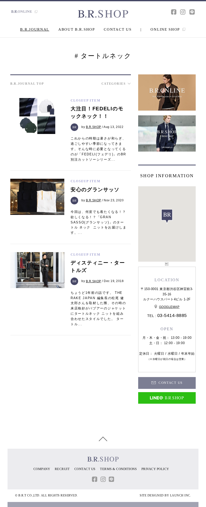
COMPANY (41, 469)
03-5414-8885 (172, 315)
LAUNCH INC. (180, 495)
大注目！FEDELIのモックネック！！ (97, 112)
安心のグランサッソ (95, 189)
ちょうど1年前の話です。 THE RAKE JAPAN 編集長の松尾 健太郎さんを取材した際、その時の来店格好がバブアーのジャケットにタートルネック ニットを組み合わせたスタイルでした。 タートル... (98, 308)
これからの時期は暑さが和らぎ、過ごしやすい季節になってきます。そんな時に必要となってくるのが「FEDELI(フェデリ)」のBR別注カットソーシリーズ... (98, 148)
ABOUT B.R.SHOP (76, 29)
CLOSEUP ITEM (85, 100)
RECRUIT (62, 469)
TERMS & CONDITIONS (118, 469)
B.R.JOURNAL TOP (27, 83)
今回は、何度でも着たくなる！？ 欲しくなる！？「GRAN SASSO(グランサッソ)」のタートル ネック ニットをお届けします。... (99, 222)
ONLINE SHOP (165, 29)
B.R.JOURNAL (34, 29)
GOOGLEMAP (169, 307)
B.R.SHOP (93, 127)
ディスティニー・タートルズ (98, 266)
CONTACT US (117, 29)
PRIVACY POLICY (155, 469)
